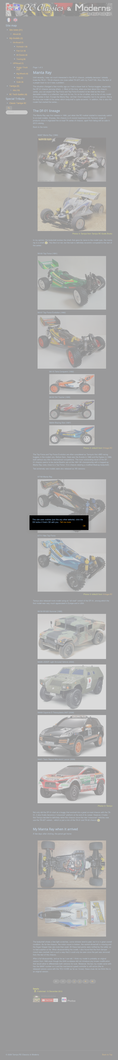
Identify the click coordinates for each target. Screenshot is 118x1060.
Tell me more (65, 522)
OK (84, 526)
